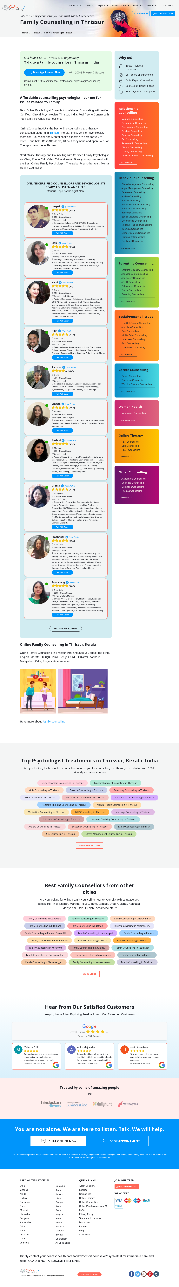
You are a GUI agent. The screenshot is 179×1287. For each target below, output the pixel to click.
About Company (87, 1186)
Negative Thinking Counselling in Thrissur (64, 804)
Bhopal (59, 1235)
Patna (58, 1210)
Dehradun (60, 1186)
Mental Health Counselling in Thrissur (117, 804)
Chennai (24, 1190)
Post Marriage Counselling (135, 127)
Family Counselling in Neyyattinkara (91, 962)
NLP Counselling (130, 442)
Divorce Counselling (132, 147)
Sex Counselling (130, 139)
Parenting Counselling (133, 294)
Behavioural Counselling (134, 286)
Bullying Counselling (132, 212)
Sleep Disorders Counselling (136, 233)
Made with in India (89, 1274)
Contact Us (142, 13)
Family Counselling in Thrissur (134, 826)
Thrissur (36, 32)
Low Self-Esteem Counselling (136, 323)
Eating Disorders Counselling (136, 217)
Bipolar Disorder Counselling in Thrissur (115, 783)
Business (138, 5)
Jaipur (23, 1226)
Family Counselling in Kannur (138, 933)
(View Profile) (70, 207)
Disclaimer (84, 1222)
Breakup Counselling (132, 131)
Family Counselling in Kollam (132, 940)
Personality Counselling (133, 237)
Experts (101, 5)
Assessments (119, 5)
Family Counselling (131, 290)
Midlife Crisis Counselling (134, 335)
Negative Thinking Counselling (137, 225)
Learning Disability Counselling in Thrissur (113, 819)
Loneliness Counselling (133, 347)
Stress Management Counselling (138, 184)
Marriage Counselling (132, 119)
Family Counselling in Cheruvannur (132, 918)
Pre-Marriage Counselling (134, 123)
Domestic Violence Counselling (137, 155)
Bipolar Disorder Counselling (136, 204)
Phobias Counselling (132, 491)
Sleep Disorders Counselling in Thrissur (62, 783)
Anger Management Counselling (137, 188)
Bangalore (25, 1202)
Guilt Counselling (130, 343)
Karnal (59, 1206)
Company (166, 5)
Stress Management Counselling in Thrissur (109, 833)
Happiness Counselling (133, 339)
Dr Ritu (56, 485)
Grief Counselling (130, 331)
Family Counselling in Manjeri (137, 955)
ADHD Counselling (131, 282)
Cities (88, 5)
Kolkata (24, 1198)
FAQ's (82, 1210)
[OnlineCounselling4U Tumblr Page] (156, 1274)
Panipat (59, 1202)
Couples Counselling (132, 135)
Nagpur (59, 1214)
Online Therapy (87, 1198)
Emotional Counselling (133, 241)
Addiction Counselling (132, 327)
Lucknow (24, 1234)
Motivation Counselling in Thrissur (46, 812)
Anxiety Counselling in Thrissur (45, 826)
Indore (59, 1222)
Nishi (55, 282)
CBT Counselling (130, 446)
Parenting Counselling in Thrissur (131, 790)
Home (25, 32)
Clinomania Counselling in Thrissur (61, 819)
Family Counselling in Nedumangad (43, 962)
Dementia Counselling (133, 483)
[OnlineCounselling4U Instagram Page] (144, 1274)
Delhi (22, 1186)
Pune (22, 1206)
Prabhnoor (58, 537)
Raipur (23, 1238)
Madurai (60, 1230)
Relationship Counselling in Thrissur (85, 797)
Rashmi (56, 440)
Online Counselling (88, 1202)
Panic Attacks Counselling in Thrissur (134, 797)
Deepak (56, 206)
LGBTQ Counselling (132, 151)
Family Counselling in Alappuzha (44, 918)
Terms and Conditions (90, 1218)
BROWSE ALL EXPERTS (65, 628)
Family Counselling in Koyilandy (88, 947)
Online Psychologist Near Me (93, 1206)
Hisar (58, 1198)
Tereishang (58, 582)
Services (74, 5)
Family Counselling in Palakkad (137, 962)
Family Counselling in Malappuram (93, 955)
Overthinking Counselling (134, 221)
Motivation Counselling (133, 487)
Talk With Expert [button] (62, 233)
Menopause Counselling (134, 413)
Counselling (85, 1194)
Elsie (54, 243)
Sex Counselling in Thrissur (60, 833)
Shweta (56, 403)
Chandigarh (61, 1239)
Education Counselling (133, 380)
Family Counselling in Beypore (88, 918)
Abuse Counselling (130, 200)
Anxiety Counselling (131, 196)
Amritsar (60, 1226)
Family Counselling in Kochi (92, 940)
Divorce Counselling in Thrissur (86, 790)
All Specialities (63, 1243)
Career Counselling (131, 376)
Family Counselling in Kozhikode (132, 947)
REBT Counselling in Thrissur (39, 797)
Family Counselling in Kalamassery (132, 925)
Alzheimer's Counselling (133, 479)
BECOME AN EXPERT (164, 13)
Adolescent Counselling (133, 278)
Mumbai (24, 1210)
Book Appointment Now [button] (46, 72)
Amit (54, 330)
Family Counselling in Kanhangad (95, 933)
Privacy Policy (86, 1214)
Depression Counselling (134, 192)
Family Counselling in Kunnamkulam (45, 955)
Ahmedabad (26, 1222)
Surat (22, 1230)
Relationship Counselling (134, 143)
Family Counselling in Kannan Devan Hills (46, 933)
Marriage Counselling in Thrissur (133, 812)
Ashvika (56, 367)
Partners (83, 1226)
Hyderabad (25, 1214)
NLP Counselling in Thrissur (90, 812)
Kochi (58, 1190)
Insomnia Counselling (132, 229)
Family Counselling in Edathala (87, 925)
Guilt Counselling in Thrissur (44, 790)
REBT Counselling (131, 450)
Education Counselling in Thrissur (90, 826)
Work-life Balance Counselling (137, 384)
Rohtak (59, 1194)
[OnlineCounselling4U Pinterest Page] (150, 1274)
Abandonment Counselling (134, 274)
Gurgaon (24, 1218)
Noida (23, 1194)
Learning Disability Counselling (137, 270)
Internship (152, 5)
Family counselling (54, 721)
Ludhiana (24, 1243)
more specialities (89, 845)
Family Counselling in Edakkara (45, 925)
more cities (89, 973)
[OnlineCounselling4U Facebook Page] (131, 1274)
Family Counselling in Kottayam (45, 947)
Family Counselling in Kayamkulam (49, 940)
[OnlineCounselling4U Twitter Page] (138, 1274)
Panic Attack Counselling (134, 208)
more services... (128, 162)
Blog (81, 1230)
